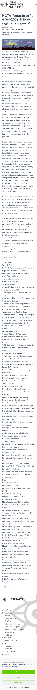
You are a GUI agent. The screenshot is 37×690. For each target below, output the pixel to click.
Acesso (7, 616)
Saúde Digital (10, 632)
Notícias (8, 646)
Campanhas (6, 638)
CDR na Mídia (10, 651)
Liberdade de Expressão (10, 29)
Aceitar (18, 672)
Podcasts (8, 649)
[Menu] (36, 4)
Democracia (8, 32)
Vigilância (8, 635)
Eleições (8, 621)
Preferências (18, 682)
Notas (20, 29)
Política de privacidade (23, 687)
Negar (18, 677)
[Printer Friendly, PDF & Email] (7, 587)
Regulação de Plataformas (14, 629)
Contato (5, 654)
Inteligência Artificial (12, 624)
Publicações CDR (11, 640)
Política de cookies (12, 687)
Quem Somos (7, 610)
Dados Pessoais (10, 618)
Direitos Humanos (19, 32)
